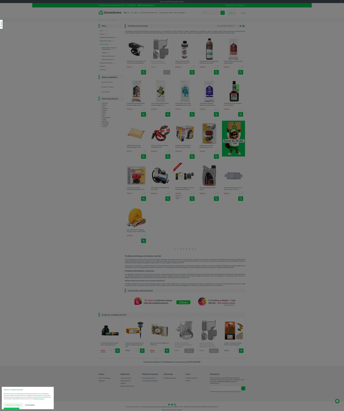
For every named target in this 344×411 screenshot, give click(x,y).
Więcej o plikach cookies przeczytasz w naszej (28, 398)
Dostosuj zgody (30, 405)
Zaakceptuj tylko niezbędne (13, 405)
